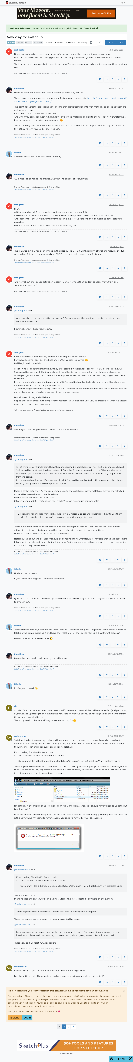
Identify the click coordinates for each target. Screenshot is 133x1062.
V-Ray (12, 43)
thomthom (19, 88)
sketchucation (17, 2)
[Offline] (10, 90)
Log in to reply (116, 42)
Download (89, 28)
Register (14, 1018)
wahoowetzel (20, 736)
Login (27, 1018)
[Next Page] (73, 1026)
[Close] (124, 990)
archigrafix (19, 50)
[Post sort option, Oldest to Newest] (100, 42)
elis (15, 706)
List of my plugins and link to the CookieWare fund (34, 137)
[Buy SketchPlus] (66, 1045)
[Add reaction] (100, 79)
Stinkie (17, 152)
